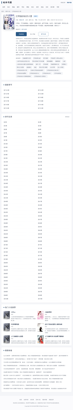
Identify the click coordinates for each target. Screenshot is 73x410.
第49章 (40, 205)
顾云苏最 (31, 368)
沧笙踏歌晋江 (61, 365)
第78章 (6, 259)
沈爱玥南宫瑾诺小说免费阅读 (19, 355)
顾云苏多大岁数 (48, 359)
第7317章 (6, 101)
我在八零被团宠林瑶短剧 (34, 355)
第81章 (40, 262)
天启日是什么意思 (21, 382)
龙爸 (35, 67)
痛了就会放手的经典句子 (48, 368)
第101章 (40, 299)
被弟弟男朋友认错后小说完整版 (41, 375)
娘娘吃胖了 (39, 372)
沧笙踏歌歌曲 (24, 368)
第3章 (5, 125)
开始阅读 (21, 34)
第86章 (6, 273)
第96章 (6, 291)
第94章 (6, 288)
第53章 (40, 212)
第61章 (40, 226)
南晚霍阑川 (38, 368)
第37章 (40, 183)
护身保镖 (45, 64)
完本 (47, 7)
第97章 (40, 291)
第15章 (5, 147)
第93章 (40, 284)
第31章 (40, 172)
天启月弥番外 (29, 362)
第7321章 (6, 94)
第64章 (6, 234)
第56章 (6, 219)
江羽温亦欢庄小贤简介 (40, 76)
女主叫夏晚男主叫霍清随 (55, 362)
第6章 (39, 129)
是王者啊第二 (7, 385)
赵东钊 (18, 368)
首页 (3, 7)
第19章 (5, 154)
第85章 (40, 270)
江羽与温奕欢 (58, 73)
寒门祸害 (45, 58)
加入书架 (32, 34)
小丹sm (13, 312)
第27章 (40, 165)
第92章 (6, 284)
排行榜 (52, 7)
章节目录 (43, 34)
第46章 (6, 201)
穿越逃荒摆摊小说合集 (31, 385)
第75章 (40, 252)
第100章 (6, 299)
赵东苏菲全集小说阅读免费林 (34, 382)
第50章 (6, 208)
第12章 (40, 140)
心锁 (64, 61)
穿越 (13, 7)
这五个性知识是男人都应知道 (53, 324)
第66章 (6, 237)
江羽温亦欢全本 (46, 73)
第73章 (40, 248)
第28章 (6, 169)
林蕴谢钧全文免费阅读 (9, 382)
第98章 (6, 295)
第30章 (6, 172)
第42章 (6, 194)
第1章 (5, 122)
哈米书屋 (7, 2)
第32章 (6, 176)
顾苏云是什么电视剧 (52, 365)
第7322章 (40, 90)
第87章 (40, 273)
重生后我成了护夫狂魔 (38, 61)
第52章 (6, 212)
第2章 (39, 122)
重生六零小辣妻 (43, 67)
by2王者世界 (7, 355)
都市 (18, 7)
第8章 (39, 133)
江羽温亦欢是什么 (35, 73)
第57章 (40, 219)
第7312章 (40, 108)
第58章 (6, 223)
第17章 (5, 151)
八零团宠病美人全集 (24, 365)
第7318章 (40, 97)
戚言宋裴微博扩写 (63, 355)
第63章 (40, 230)
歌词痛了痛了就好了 (32, 359)
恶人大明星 (60, 67)
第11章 (5, 140)
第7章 (5, 133)
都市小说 (8, 11)
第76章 (6, 255)
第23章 (6, 162)
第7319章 (6, 97)
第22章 (40, 158)
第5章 (5, 129)
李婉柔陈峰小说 (55, 64)
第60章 (6, 226)
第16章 (40, 147)
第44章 (6, 198)
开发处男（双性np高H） (57, 58)
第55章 (40, 216)
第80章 (6, 262)
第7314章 (40, 104)
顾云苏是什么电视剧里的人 (24, 378)
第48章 (6, 205)
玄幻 (8, 7)
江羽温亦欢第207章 (22, 70)
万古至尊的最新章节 (9, 359)
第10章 (40, 136)
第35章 (40, 180)
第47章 (40, 201)
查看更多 (67, 116)
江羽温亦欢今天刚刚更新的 (24, 76)
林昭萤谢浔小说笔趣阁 (49, 382)
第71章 (40, 245)
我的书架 (69, 2)
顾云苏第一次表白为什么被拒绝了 (12, 375)
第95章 (40, 288)
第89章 (40, 277)
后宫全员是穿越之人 (20, 359)
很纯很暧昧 (50, 61)
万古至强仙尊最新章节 (9, 368)
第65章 (40, 234)
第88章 (6, 277)
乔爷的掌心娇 (37, 58)
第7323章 (24, 29)
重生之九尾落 (20, 67)
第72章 (6, 248)
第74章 (6, 252)
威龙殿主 (29, 67)
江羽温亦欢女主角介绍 (53, 70)
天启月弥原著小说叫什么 (18, 385)
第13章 (6, 144)
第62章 (6, 230)
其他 (42, 7)
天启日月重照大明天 (44, 385)
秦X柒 (23, 362)
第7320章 (40, 94)
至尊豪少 (64, 64)
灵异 (37, 7)
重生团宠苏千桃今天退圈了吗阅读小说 (13, 388)
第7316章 (40, 101)
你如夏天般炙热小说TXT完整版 (58, 375)
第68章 (6, 241)
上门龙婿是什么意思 (17, 336)
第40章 (6, 190)
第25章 (6, 165)
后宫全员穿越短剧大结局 (10, 378)
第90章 (6, 280)
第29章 (40, 169)
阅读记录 (63, 2)
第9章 (5, 136)
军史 (23, 7)
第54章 (6, 216)
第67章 (40, 237)
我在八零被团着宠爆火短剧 (56, 378)
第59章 (40, 223)
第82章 (6, 266)
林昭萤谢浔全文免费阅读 (41, 362)
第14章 (40, 144)
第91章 (40, 280)
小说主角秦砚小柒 (26, 375)
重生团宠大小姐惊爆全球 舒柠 (59, 388)
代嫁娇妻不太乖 (27, 58)
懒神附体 (57, 61)
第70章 (6, 245)
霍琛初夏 (41, 359)
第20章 (40, 154)
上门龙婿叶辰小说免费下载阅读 (54, 336)
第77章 (40, 255)
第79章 (40, 259)
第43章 (40, 194)
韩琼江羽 (21, 20)
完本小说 (38, 399)
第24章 (40, 162)
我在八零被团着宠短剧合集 (10, 365)
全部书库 (26, 399)
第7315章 (6, 104)
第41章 (40, 190)
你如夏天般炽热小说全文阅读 (40, 378)
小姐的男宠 (48, 312)
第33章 (40, 176)
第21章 (5, 158)
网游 (28, 7)
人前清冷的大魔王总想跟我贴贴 (25, 64)
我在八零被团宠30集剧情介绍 (27, 372)
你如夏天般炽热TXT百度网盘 (11, 372)
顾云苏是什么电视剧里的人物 (37, 365)
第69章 (40, 241)
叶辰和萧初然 (15, 324)
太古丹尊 (52, 67)
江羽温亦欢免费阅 (22, 73)
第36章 (6, 183)
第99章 (40, 295)
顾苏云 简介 (59, 382)
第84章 (6, 270)
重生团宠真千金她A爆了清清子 (50, 355)
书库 (58, 7)
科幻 (32, 7)
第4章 (39, 125)
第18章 (40, 151)
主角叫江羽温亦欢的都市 (37, 70)
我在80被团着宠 (47, 372)
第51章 (40, 208)
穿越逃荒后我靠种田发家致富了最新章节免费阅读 (37, 388)
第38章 (6, 187)
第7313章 (6, 108)
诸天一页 (38, 64)
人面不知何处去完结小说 (23, 61)
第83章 (40, 266)
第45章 (40, 198)
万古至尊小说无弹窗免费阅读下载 (12, 362)
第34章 (6, 180)
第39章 (40, 187)
